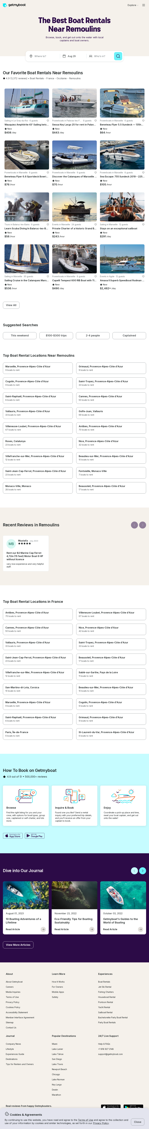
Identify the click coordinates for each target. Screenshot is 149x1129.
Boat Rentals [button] (104, 981)
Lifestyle (10, 1049)
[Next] (142, 525)
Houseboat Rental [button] (106, 997)
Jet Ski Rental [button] (104, 987)
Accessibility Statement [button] (17, 1012)
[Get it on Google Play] (35, 836)
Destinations (11, 1059)
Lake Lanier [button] (57, 1049)
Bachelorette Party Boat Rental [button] (113, 1017)
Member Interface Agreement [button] (20, 1017)
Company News (13, 1044)
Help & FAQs (104, 1044)
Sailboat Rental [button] (105, 1012)
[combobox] (43, 56)
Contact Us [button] (11, 1027)
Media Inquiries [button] (13, 992)
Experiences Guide (15, 1054)
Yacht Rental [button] (104, 1007)
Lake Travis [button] (57, 1064)
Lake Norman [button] (58, 1079)
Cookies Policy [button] (13, 1007)
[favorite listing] (48, 120)
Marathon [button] (56, 1095)
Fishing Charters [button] (106, 992)
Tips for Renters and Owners (20, 1064)
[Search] (118, 56)
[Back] (134, 525)
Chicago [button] (56, 1074)
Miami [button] (54, 1044)
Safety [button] (55, 997)
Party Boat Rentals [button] (107, 1022)
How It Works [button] (58, 981)
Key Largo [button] (57, 1084)
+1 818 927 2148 (106, 1049)
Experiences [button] (105, 973)
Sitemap (10, 1022)
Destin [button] (55, 1089)
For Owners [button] (57, 987)
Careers (10, 987)
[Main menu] (144, 5)
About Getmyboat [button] (14, 981)
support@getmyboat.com (110, 1054)
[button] (37, 78)
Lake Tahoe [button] (57, 1054)
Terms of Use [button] (85, 1119)
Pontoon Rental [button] (105, 1002)
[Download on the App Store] (13, 836)
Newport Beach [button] (59, 1069)
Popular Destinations (64, 1035)
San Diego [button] (57, 1059)
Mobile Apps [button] (58, 992)
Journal (10, 1035)
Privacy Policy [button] (101, 1123)
